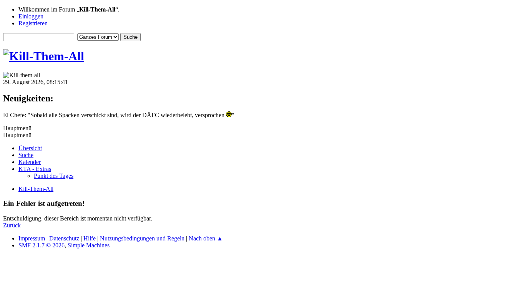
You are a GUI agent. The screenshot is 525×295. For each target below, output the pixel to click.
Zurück (12, 225)
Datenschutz (64, 238)
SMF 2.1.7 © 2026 (41, 245)
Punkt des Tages (53, 175)
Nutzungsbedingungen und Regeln (142, 238)
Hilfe (89, 238)
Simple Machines (89, 245)
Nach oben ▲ (206, 238)
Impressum (31, 238)
